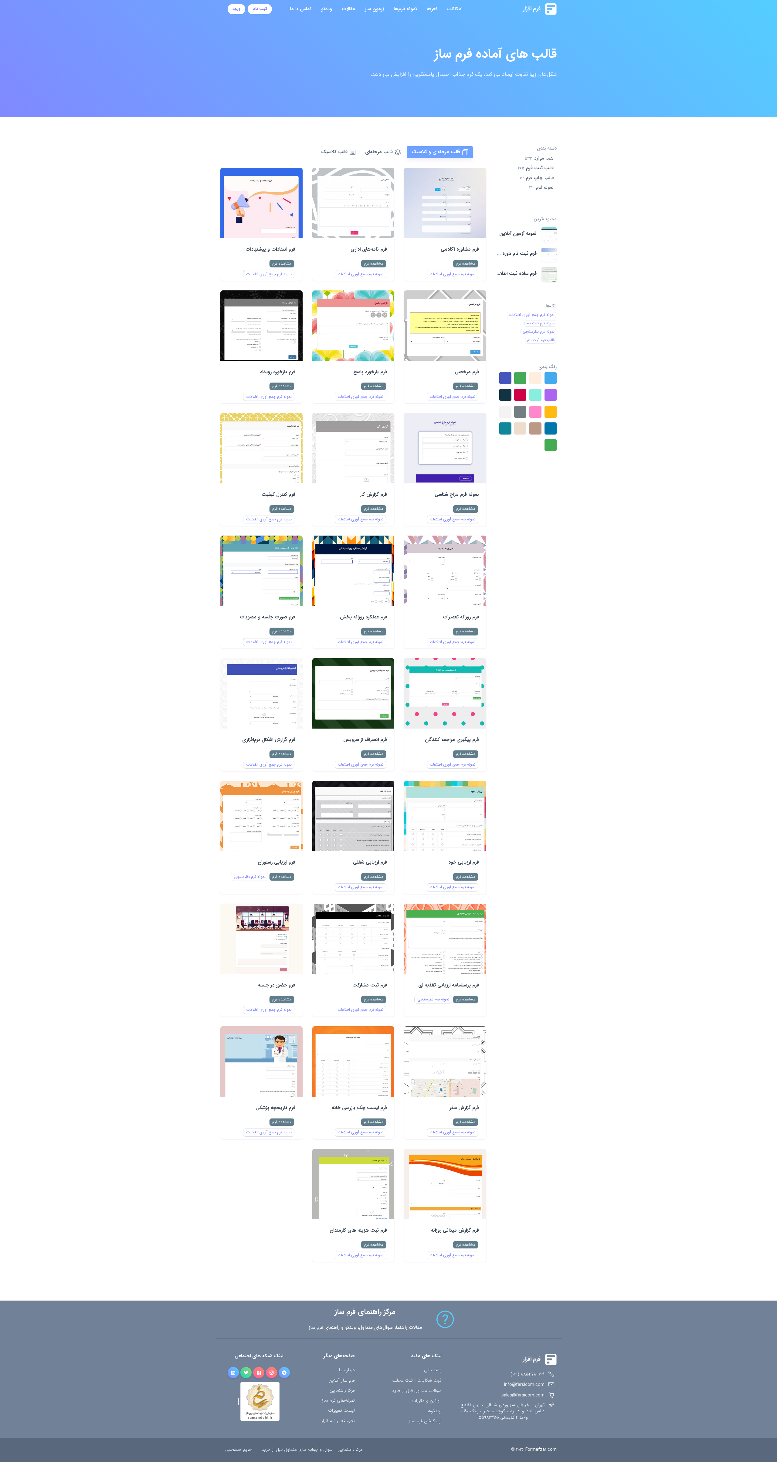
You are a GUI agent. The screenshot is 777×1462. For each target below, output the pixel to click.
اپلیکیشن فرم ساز (425, 1421)
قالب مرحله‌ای (379, 152)
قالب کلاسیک (334, 152)
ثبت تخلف (402, 1380)
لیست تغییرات (341, 1410)
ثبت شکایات (429, 1380)
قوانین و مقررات (426, 1401)
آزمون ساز (374, 9)
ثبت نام (260, 8)
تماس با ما (300, 9)
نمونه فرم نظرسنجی (250, 877)
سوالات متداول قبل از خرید (416, 1391)
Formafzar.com (541, 1449)
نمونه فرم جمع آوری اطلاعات (452, 274)
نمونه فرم (541, 187)
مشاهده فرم (465, 263)
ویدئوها (433, 1411)
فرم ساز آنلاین (342, 1380)
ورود (236, 8)
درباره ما (347, 1370)
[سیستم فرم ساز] (524, 9)
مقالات (348, 9)
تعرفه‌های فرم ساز (338, 1400)
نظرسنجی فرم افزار (338, 1421)
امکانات (454, 9)
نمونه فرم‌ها (405, 9)
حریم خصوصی (238, 1450)
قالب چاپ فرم (537, 177)
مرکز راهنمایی (342, 1390)
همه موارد (539, 158)
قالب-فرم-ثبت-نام (541, 340)
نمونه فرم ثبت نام (541, 323)
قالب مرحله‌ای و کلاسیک (436, 152)
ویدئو (326, 9)
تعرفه (432, 9)
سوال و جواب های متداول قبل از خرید (297, 1450)
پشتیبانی (432, 1370)
